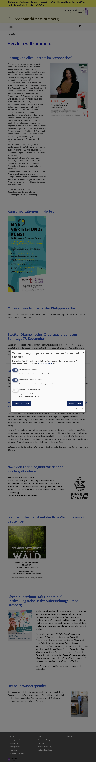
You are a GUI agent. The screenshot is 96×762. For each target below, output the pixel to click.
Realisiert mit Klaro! (77, 408)
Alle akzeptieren (75, 403)
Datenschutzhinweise (44, 363)
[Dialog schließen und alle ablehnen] (83, 351)
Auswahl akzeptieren (22, 403)
